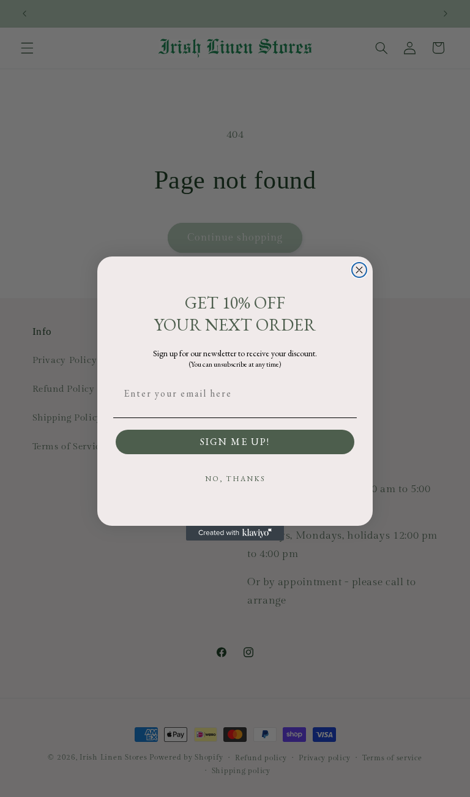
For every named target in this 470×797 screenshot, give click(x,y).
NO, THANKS (235, 479)
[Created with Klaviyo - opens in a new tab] (235, 533)
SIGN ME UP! (235, 441)
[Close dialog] (359, 270)
